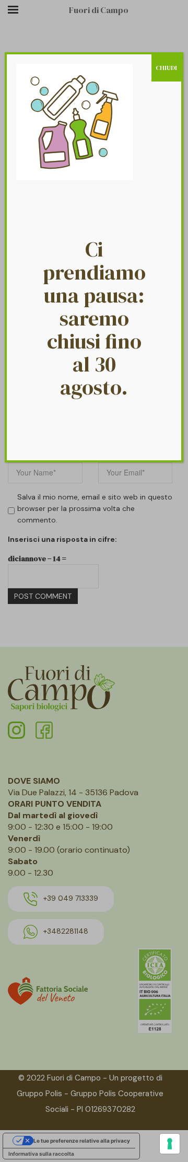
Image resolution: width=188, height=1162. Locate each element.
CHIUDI (166, 68)
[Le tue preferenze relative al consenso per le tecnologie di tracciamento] (170, 1144)
